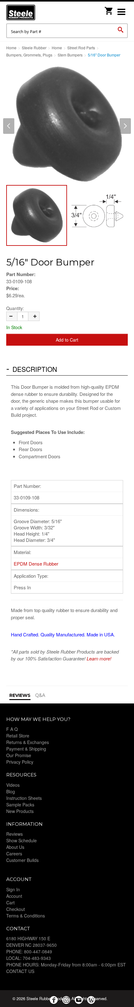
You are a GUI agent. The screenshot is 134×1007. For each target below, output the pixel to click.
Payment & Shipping (26, 749)
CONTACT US (20, 971)
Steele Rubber (37, 12)
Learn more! (99, 658)
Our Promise (18, 755)
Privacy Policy (19, 762)
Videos (13, 785)
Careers (14, 853)
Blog (10, 791)
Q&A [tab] (40, 695)
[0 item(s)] (109, 9)
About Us (15, 847)
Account (14, 896)
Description (34, 369)
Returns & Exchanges (27, 742)
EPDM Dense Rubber (36, 563)
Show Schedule (21, 840)
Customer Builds (22, 860)
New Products (20, 811)
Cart (10, 902)
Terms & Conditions (25, 915)
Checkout (15, 909)
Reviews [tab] (20, 695)
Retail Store (17, 735)
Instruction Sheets (24, 798)
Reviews (14, 834)
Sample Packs (20, 804)
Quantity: (15, 308)
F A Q (12, 729)
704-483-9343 (37, 958)
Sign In (13, 889)
